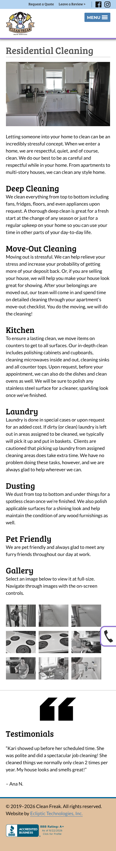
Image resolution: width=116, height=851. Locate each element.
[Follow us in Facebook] (98, 4)
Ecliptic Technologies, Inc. (56, 813)
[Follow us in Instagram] (107, 4)
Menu (93, 17)
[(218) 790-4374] (108, 636)
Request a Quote (41, 4)
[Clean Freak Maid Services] (20, 23)
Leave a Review (72, 4)
